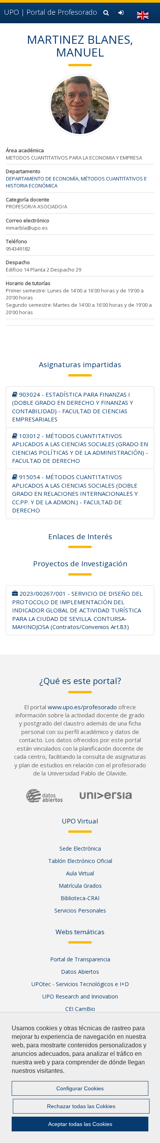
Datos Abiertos (80, 971)
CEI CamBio (80, 1008)
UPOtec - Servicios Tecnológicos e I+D (80, 984)
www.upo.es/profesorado (82, 707)
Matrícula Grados (80, 885)
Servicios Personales (80, 910)
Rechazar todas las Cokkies (81, 1106)
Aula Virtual (80, 873)
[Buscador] (107, 12)
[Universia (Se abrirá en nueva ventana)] (106, 795)
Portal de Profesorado (50, 12)
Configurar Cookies (80, 1088)
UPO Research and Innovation (80, 996)
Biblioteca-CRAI (80, 898)
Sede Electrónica (80, 848)
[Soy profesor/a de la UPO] (122, 12)
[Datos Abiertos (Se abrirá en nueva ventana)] (44, 796)
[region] (80, 1077)
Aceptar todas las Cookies (80, 1124)
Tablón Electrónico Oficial (80, 861)
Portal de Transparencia (80, 959)
